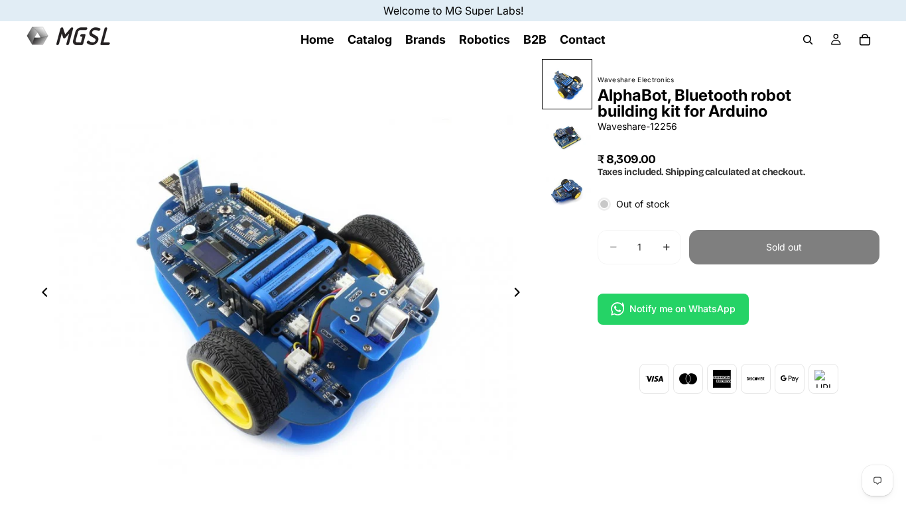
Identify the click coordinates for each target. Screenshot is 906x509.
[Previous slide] (41, 294)
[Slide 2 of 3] (567, 137)
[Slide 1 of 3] (567, 84)
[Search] (807, 39)
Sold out (784, 247)
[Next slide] (520, 294)
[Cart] (864, 39)
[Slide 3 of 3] (567, 190)
